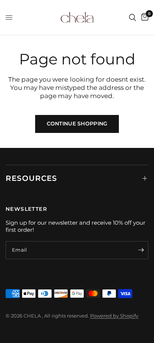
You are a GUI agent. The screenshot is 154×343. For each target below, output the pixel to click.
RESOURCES (31, 178)
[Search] (132, 17)
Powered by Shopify (114, 316)
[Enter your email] (140, 250)
